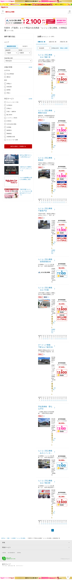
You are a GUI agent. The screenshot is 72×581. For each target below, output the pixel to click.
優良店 (8, 77)
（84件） (54, 146)
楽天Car (3, 538)
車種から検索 (63, 48)
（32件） (54, 439)
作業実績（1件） (53, 96)
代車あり (9, 108)
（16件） (54, 87)
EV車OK (9, 121)
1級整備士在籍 (11, 136)
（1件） (54, 512)
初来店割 (9, 86)
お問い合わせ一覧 (11, 565)
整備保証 (9, 133)
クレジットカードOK (12, 102)
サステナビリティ (19, 565)
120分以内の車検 (11, 124)
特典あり (9, 83)
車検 (8, 538)
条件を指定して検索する (18, 146)
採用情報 (19, 552)
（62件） (54, 242)
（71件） (54, 322)
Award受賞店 (10, 73)
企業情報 (4, 552)
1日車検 (9, 127)
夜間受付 (9, 130)
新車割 (8, 90)
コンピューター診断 (12, 139)
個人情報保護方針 (11, 552)
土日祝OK (9, 105)
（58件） (54, 388)
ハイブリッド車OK (12, 118)
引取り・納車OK (11, 111)
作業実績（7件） (53, 252)
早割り (8, 93)
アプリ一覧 (4, 565)
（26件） (54, 190)
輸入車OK (9, 114)
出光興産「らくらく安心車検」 (18, 538)
